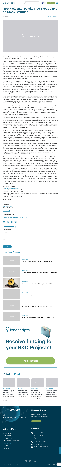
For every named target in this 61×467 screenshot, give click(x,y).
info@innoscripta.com (41, 447)
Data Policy (55, 464)
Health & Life (7, 443)
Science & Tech (8, 433)
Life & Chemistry (53, 16)
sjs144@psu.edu (7, 206)
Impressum (48, 464)
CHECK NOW (36, 421)
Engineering (7, 436)
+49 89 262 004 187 (40, 442)
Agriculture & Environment (11, 441)
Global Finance (8, 438)
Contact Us (51, 2)
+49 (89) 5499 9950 (40, 444)
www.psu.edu (6, 211)
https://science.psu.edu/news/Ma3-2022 (15, 217)
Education (6, 446)
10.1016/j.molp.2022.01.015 (12, 188)
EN (44, 2)
